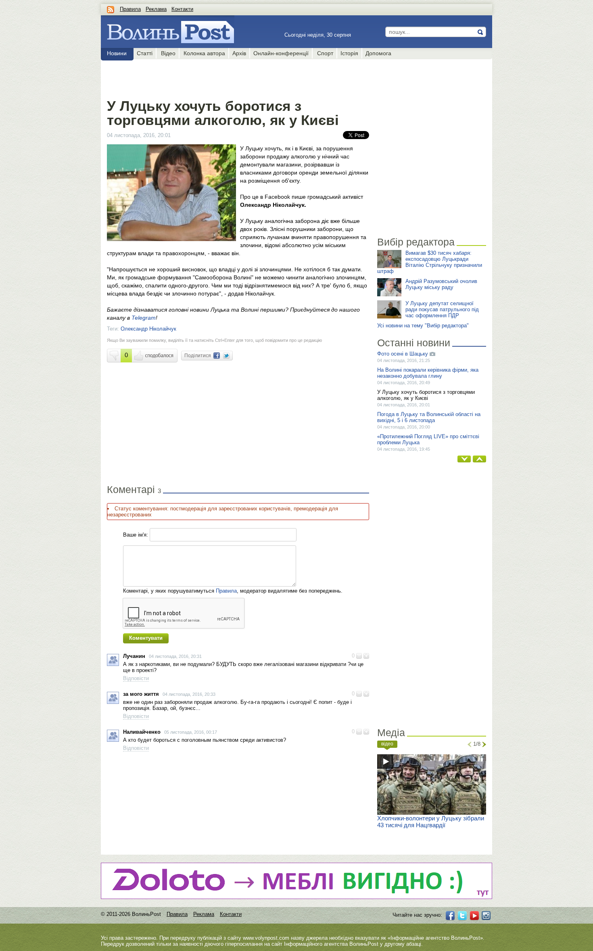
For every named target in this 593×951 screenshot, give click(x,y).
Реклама (156, 9)
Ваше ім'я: (135, 535)
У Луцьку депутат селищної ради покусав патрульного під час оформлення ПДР (442, 309)
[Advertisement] (238, 77)
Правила (130, 9)
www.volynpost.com (266, 938)
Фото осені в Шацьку (403, 354)
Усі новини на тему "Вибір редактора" (423, 326)
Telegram (144, 317)
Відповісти (136, 678)
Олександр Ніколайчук (148, 329)
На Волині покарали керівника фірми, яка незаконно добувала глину (427, 373)
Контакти (182, 9)
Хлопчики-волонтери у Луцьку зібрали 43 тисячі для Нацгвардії (430, 821)
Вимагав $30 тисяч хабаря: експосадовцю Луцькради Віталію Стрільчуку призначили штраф (429, 262)
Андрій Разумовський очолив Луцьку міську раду (441, 284)
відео (387, 744)
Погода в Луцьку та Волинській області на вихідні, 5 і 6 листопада (428, 417)
